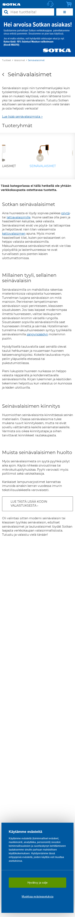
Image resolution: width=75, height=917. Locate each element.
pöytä (65, 213)
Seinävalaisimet (36, 60)
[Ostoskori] (70, 4)
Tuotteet (6, 60)
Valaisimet (19, 60)
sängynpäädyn (37, 334)
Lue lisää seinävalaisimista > (22, 116)
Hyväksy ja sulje (38, 882)
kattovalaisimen (13, 233)
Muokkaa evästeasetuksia (37, 896)
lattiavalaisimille (18, 217)
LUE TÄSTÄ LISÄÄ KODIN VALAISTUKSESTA (29, 504)
